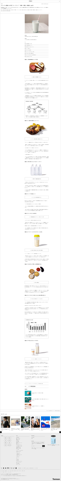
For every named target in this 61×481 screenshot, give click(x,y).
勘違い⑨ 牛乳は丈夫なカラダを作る (28, 56)
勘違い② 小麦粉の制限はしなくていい (28, 45)
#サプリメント (30, 383)
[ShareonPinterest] (34, 386)
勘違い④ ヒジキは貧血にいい (28, 48)
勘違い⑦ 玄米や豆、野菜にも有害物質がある (29, 53)
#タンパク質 (34, 383)
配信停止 (35, 448)
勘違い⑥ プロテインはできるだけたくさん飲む (29, 51)
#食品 (42, 383)
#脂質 (40, 383)
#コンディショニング (27, 383)
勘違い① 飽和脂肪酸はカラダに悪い (28, 43)
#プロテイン (37, 383)
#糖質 (39, 383)
